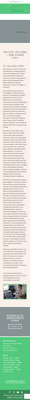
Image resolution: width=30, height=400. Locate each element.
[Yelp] (22, 392)
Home (5, 32)
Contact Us (15, 326)
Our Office (11, 32)
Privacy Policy (18, 397)
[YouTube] (18, 392)
